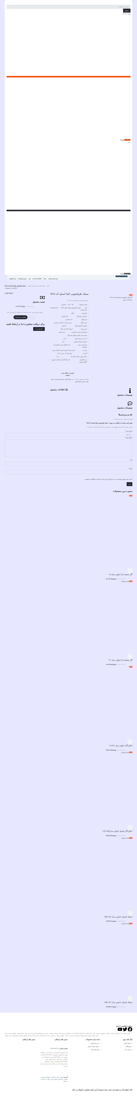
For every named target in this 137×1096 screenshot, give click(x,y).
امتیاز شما (128, 431)
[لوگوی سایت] (124, 2)
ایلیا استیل (68, 379)
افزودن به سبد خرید (20, 317)
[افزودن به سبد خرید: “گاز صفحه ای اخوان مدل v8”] (130, 570)
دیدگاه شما (128, 437)
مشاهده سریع (125, 570)
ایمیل (130, 468)
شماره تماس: (59, 1048)
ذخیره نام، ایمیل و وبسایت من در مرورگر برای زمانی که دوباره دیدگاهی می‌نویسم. (108, 479)
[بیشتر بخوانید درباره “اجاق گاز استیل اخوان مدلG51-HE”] (130, 827)
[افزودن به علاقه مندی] (115, 570)
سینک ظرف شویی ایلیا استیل (36, 286)
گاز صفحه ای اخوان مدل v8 (120, 574)
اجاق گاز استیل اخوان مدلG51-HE (117, 831)
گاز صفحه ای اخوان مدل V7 (120, 660)
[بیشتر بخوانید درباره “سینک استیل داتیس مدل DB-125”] (130, 998)
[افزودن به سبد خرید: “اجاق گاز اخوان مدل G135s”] (130, 742)
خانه (48, 286)
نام (131, 460)
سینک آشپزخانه (59, 379)
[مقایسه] (120, 570)
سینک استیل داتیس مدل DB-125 (118, 1002)
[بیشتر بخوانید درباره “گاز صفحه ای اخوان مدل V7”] (130, 656)
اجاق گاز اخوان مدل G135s (120, 745)
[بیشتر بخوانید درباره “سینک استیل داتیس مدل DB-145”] (130, 913)
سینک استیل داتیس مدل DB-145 (118, 917)
